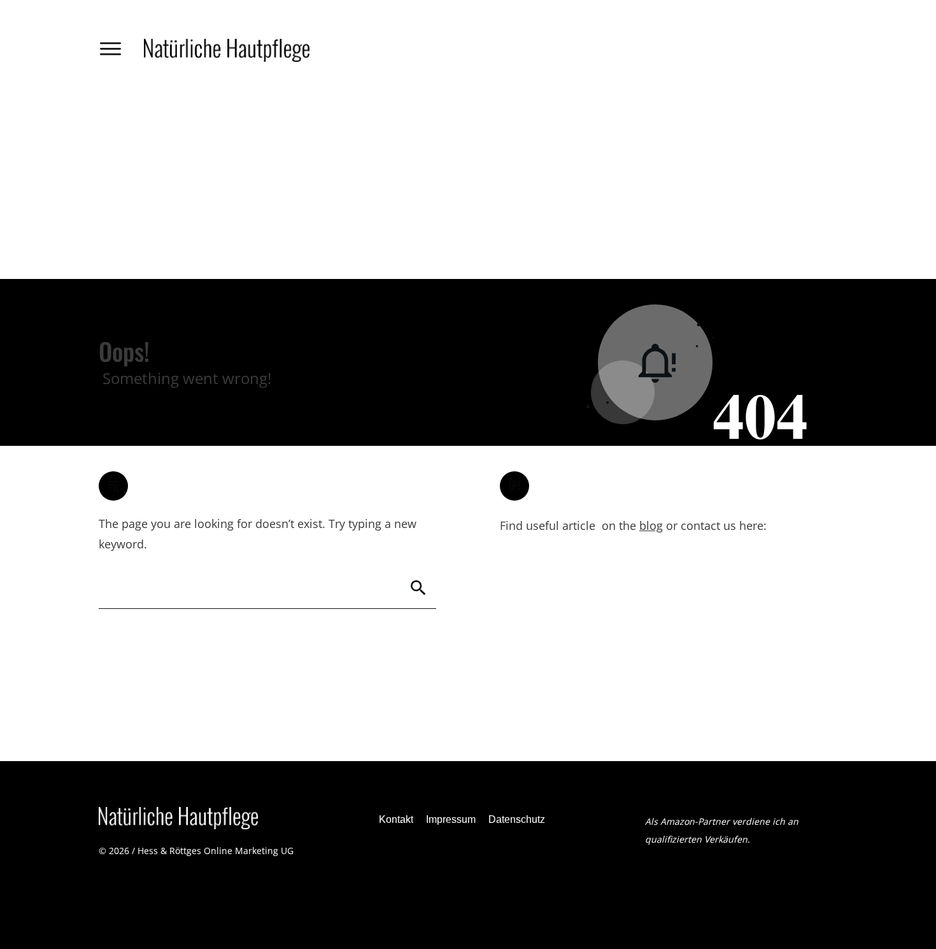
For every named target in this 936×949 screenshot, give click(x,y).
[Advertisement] (468, 183)
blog (651, 525)
